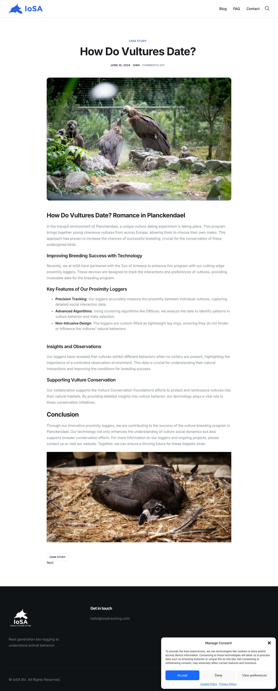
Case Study (137, 40)
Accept (182, 675)
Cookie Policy (208, 684)
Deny (218, 675)
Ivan (136, 65)
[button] (269, 643)
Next (50, 563)
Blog (223, 8)
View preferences (254, 675)
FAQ (236, 8)
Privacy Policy (228, 684)
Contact (253, 8)
